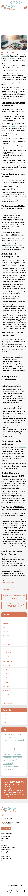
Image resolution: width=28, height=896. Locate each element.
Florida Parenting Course (8, 847)
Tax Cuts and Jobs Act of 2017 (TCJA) (15, 383)
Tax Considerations (8, 585)
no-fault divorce (17, 757)
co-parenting (20, 734)
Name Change (5, 849)
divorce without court (10, 260)
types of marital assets (10, 772)
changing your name (9, 734)
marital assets (7, 754)
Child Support (7, 714)
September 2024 (8, 661)
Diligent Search (5, 840)
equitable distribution (11, 58)
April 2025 (5, 632)
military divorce (17, 754)
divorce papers (19, 740)
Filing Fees (4, 845)
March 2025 (6, 636)
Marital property (12, 127)
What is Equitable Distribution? (9, 843)
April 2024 (6, 682)
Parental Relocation (6, 858)
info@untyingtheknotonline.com (13, 815)
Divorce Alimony (5, 836)
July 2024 (5, 669)
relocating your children (10, 760)
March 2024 (6, 686)
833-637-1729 (8, 819)
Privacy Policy (14, 893)
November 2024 (7, 653)
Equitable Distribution (8, 582)
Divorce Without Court (9, 743)
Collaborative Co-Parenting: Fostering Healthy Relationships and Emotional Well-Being (14, 605)
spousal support (8, 763)
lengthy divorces (8, 752)
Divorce (16, 52)
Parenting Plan (5, 852)
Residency (4, 860)
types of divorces (8, 769)
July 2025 (5, 623)
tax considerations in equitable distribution (11, 588)
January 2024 (7, 695)
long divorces (17, 752)
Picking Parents (5, 856)
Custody (5, 718)
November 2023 (7, 703)
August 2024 (6, 665)
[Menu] (25, 7)
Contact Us (6, 828)
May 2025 (5, 627)
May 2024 (5, 678)
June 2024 (6, 674)
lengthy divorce (19, 749)
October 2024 (7, 657)
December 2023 (7, 699)
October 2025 (7, 619)
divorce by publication (9, 737)
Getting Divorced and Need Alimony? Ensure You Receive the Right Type (14, 597)
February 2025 (7, 640)
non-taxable (22, 448)
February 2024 (7, 690)
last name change (8, 749)
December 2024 (7, 648)
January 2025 (7, 644)
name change (7, 757)
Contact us (14, 577)
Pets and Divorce (6, 854)
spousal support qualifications (11, 766)
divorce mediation (8, 740)
